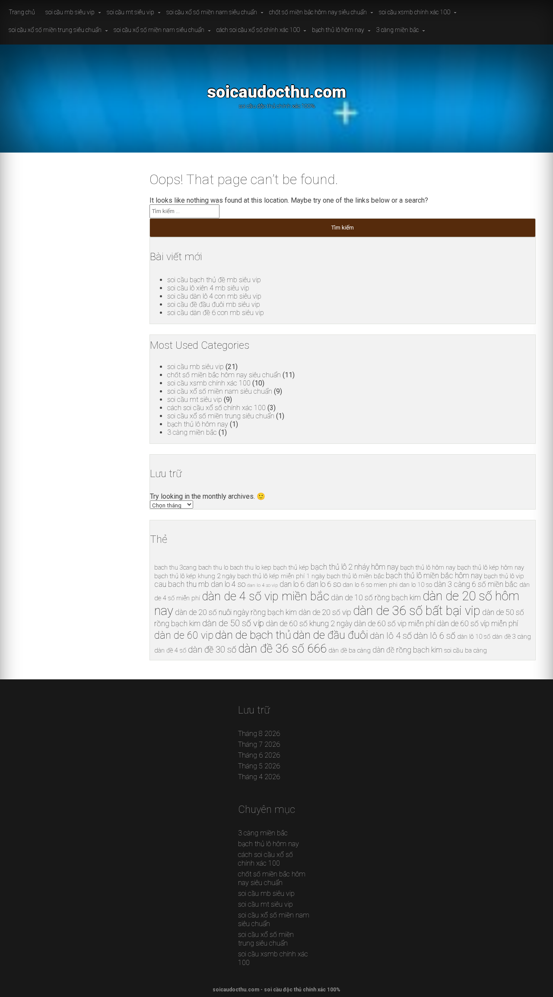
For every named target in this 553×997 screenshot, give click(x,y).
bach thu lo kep (250, 567)
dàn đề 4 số (170, 650)
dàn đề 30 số (212, 649)
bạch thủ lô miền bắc (355, 576)
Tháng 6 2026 (259, 755)
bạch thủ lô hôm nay (338, 29)
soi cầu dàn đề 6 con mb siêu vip (215, 313)
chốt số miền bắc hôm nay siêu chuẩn (318, 12)
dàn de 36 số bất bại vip (416, 610)
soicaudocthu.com (276, 92)
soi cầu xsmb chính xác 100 (414, 12)
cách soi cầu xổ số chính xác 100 (258, 29)
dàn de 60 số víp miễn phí (477, 623)
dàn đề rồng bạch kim (407, 650)
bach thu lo (213, 567)
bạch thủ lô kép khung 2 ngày (194, 576)
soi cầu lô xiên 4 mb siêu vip (208, 288)
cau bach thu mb (181, 584)
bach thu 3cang (175, 567)
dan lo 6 (292, 584)
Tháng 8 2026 (259, 733)
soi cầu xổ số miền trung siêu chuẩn (55, 29)
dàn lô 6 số (434, 636)
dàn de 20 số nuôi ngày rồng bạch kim (236, 612)
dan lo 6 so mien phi (370, 585)
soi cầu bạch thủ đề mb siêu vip (214, 280)
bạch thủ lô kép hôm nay (490, 567)
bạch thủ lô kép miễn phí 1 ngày (281, 576)
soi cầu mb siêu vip (70, 12)
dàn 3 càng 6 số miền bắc (476, 584)
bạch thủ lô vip (504, 576)
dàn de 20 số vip (325, 612)
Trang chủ (22, 12)
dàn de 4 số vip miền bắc (265, 596)
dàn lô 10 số (473, 636)
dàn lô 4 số (391, 636)
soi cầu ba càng (465, 650)
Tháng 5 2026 (259, 766)
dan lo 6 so (323, 584)
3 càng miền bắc (397, 29)
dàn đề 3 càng (511, 636)
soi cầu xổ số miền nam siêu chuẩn (211, 12)
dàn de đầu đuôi (330, 634)
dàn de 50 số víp (233, 623)
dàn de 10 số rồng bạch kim (376, 597)
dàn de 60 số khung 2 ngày (309, 623)
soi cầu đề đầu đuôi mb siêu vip (213, 304)
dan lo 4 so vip (262, 585)
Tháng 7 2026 (259, 744)
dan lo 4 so (228, 584)
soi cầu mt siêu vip (130, 12)
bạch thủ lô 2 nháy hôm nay (354, 567)
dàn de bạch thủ (253, 634)
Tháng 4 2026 (259, 777)
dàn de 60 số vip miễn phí (394, 623)
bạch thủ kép (291, 567)
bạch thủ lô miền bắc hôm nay (434, 575)
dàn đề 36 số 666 (282, 648)
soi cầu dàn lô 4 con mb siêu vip (214, 296)
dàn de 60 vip (183, 635)
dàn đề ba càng (349, 650)
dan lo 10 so (415, 585)
